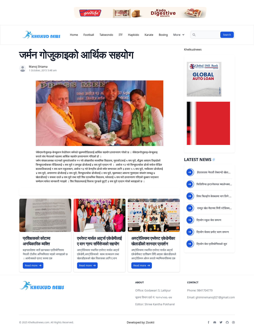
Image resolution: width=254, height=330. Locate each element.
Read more (31, 265)
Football (88, 35)
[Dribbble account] (233, 322)
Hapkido (133, 35)
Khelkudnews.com (38, 322)
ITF (121, 35)
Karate (149, 35)
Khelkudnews (193, 49)
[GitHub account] (227, 322)
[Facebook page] (208, 322)
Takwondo (106, 35)
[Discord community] (214, 322)
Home (74, 35)
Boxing (163, 35)
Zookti (150, 322)
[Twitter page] (221, 322)
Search (227, 34)
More (176, 35)
